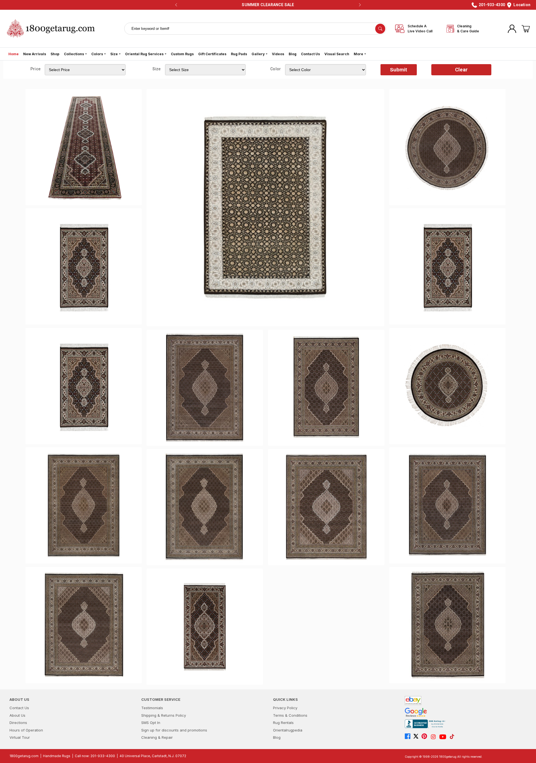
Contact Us (310, 54)
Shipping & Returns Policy (163, 715)
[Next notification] (360, 5)
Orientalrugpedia (287, 730)
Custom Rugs (182, 54)
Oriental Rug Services (144, 54)
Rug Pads (239, 54)
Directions (18, 722)
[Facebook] (409, 736)
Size (114, 54)
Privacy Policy (285, 708)
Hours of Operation (26, 730)
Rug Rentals (283, 722)
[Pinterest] (426, 736)
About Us (17, 715)
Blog (292, 54)
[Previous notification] (176, 5)
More (358, 54)
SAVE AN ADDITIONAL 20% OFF (266, 5)
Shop (55, 54)
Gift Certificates (212, 54)
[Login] (512, 29)
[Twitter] (417, 736)
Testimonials (152, 708)
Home (13, 54)
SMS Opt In (150, 722)
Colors (97, 54)
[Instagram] (434, 736)
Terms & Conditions (290, 715)
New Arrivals (34, 54)
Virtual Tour (19, 737)
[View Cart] (525, 29)
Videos (278, 54)
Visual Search (336, 54)
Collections (74, 54)
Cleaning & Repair (157, 737)
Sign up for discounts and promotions (174, 730)
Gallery (258, 54)
